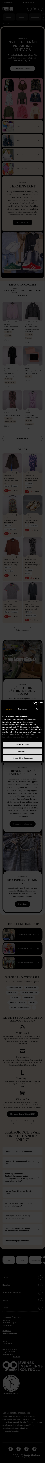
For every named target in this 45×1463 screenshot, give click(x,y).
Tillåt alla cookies (22, 744)
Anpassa (21, 751)
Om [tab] (37, 709)
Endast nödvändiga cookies (22, 758)
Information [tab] (22, 709)
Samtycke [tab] (8, 709)
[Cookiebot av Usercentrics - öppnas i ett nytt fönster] (33, 703)
